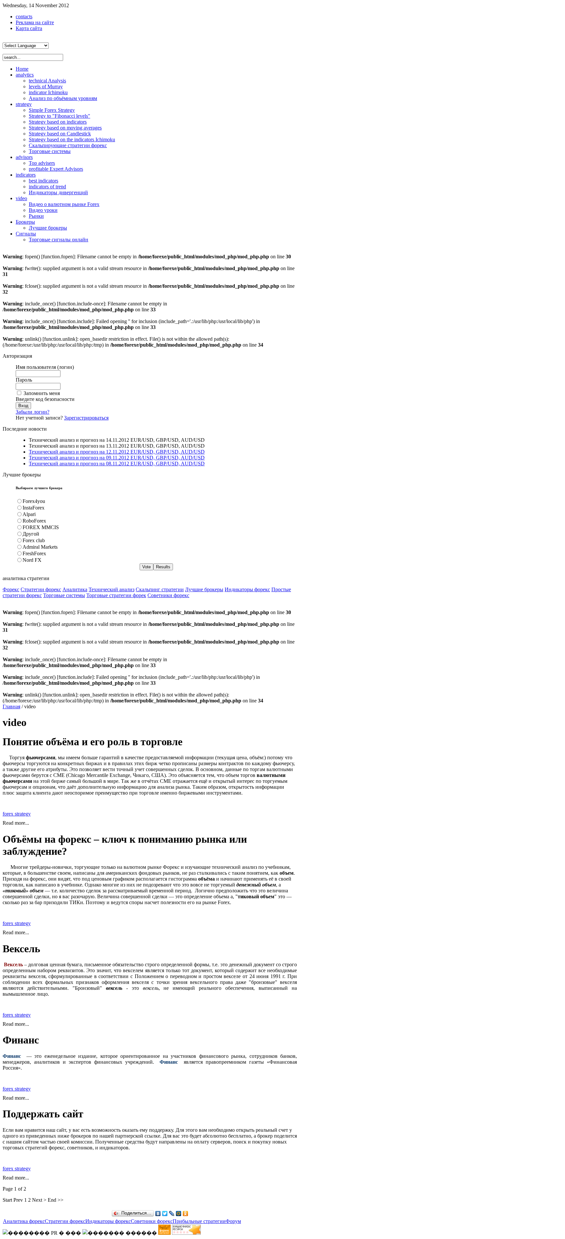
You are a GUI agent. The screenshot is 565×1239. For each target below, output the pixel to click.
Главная (11, 706)
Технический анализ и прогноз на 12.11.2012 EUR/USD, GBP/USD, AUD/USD (117, 452)
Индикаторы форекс (247, 589)
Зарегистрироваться (86, 418)
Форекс (11, 589)
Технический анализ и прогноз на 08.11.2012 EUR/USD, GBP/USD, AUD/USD (117, 463)
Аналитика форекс (24, 1221)
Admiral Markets (40, 547)
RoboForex (34, 521)
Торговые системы (64, 595)
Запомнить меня (42, 393)
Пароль (24, 380)
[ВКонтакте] (158, 1213)
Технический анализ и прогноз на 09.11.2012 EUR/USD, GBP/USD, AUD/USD (117, 457)
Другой (31, 534)
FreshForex (34, 553)
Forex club (34, 540)
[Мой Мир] (178, 1213)
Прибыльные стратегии (199, 1221)
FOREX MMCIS (41, 527)
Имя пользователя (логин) (45, 367)
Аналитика (74, 589)
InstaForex (33, 507)
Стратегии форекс (41, 589)
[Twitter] (165, 1213)
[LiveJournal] (171, 1213)
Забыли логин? (32, 412)
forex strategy (17, 814)
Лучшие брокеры (204, 589)
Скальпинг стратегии (160, 589)
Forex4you (34, 501)
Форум (233, 1221)
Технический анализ (111, 589)
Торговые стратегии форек (116, 595)
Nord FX (32, 560)
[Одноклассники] (185, 1213)
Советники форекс (168, 595)
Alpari (29, 514)
